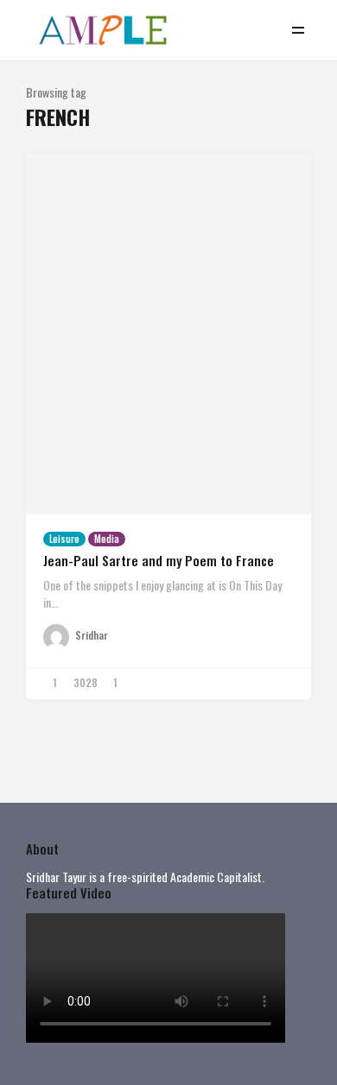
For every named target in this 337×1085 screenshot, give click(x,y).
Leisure (64, 539)
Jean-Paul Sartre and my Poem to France (158, 560)
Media (106, 539)
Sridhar (91, 635)
